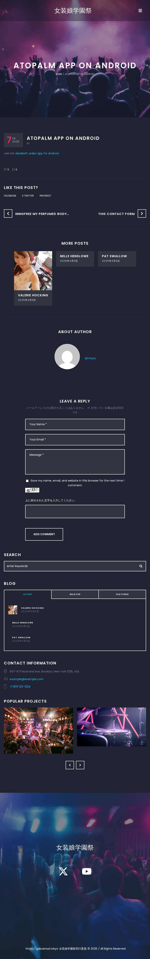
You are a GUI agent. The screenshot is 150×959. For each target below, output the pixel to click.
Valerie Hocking (33, 295)
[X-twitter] (63, 871)
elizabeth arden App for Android (37, 153)
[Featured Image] (33, 270)
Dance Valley (111, 719)
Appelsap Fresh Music (38, 722)
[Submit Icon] (140, 566)
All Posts (90, 358)
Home (59, 74)
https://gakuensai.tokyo (42, 949)
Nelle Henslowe (74, 256)
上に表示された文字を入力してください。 (51, 500)
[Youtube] (86, 871)
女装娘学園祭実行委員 (73, 949)
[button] (70, 765)
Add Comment (44, 534)
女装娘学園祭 (73, 10)
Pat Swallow (114, 256)
